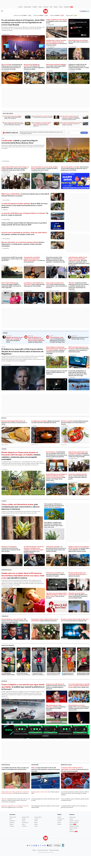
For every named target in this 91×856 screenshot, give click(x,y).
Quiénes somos (72, 817)
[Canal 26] (45, 838)
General (23, 820)
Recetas (36, 824)
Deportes (24, 818)
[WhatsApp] (40, 845)
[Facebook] (27, 845)
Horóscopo (12, 822)
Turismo (35, 826)
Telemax (59, 822)
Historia (35, 820)
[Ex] (31, 845)
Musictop (59, 824)
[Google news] (45, 845)
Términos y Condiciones (42, 850)
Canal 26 (59, 817)
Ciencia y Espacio (37, 817)
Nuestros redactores (73, 827)
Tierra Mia (59, 820)
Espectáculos (5, 764)
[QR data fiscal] (63, 846)
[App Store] (50, 845)
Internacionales (25, 822)
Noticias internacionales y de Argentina (78, 23)
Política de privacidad (73, 822)
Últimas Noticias (13, 817)
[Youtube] (34, 845)
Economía (36, 818)
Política (23, 824)
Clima (11, 818)
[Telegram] (42, 845)
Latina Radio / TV (60, 818)
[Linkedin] (36, 845)
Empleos (71, 829)
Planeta (35, 822)
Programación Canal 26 (74, 826)
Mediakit (72, 824)
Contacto (71, 818)
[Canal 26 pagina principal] (45, 13)
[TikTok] (38, 845)
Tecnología (34, 764)
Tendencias (24, 826)
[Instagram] (29, 845)
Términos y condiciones (74, 820)
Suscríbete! (84, 132)
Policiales (11, 824)
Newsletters (73, 831)
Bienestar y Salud (66, 764)
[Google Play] (57, 845)
